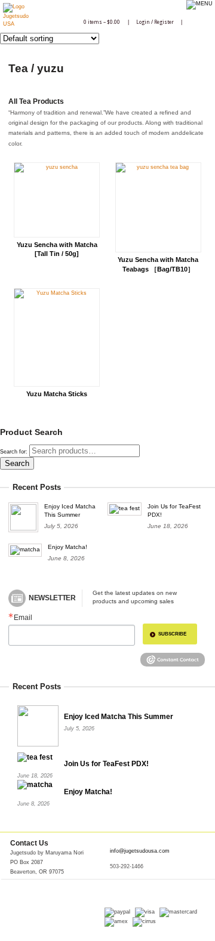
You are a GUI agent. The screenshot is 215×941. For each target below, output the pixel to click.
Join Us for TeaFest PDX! (106, 763)
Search (17, 463)
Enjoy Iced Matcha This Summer (118, 716)
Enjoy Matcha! (67, 547)
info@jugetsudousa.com (140, 851)
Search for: (13, 452)
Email (23, 618)
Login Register (155, 22)
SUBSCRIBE (172, 634)
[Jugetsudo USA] (16, 24)
